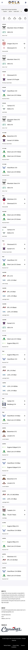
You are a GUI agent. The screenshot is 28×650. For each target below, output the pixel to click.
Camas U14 (11, 230)
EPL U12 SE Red (12, 560)
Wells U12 (10, 109)
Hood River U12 (12, 260)
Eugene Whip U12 (12, 343)
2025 (10, 11)
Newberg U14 (11, 404)
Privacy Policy (16, 645)
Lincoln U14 (11, 483)
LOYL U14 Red (11, 280)
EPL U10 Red (11, 292)
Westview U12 (11, 556)
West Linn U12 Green (14, 264)
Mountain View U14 (13, 183)
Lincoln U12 (11, 436)
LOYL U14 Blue (12, 390)
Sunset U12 (11, 249)
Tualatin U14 (11, 510)
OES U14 (10, 188)
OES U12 (10, 64)
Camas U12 (11, 105)
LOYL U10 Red (11, 375)
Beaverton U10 (12, 136)
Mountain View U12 (13, 59)
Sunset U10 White (13, 140)
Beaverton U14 (12, 479)
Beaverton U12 (12, 431)
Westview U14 (11, 199)
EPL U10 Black (11, 307)
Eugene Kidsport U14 (14, 447)
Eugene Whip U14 (12, 526)
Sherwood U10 (12, 75)
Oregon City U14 (12, 43)
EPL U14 (10, 276)
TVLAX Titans (11, 515)
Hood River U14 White (14, 530)
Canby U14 (10, 401)
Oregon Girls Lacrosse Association (9, 9)
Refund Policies (7, 645)
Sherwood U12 (12, 244)
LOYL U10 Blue (12, 296)
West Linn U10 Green (14, 156)
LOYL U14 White (12, 386)
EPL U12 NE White (13, 494)
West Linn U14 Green (14, 546)
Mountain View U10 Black (15, 28)
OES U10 (10, 32)
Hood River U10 (12, 91)
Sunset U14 (11, 323)
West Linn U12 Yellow (14, 339)
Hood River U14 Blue (13, 416)
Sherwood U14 (12, 48)
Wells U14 (10, 233)
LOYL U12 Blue (12, 499)
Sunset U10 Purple (13, 79)
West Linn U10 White (14, 172)
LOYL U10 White (12, 312)
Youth (4, 11)
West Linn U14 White (14, 420)
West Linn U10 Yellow (14, 95)
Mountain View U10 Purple (13, 120)
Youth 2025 (16, 11)
